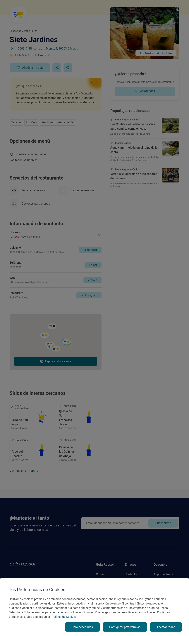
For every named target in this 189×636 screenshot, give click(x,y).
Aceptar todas (166, 627)
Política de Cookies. (64, 617)
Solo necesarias (82, 627)
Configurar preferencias (125, 627)
